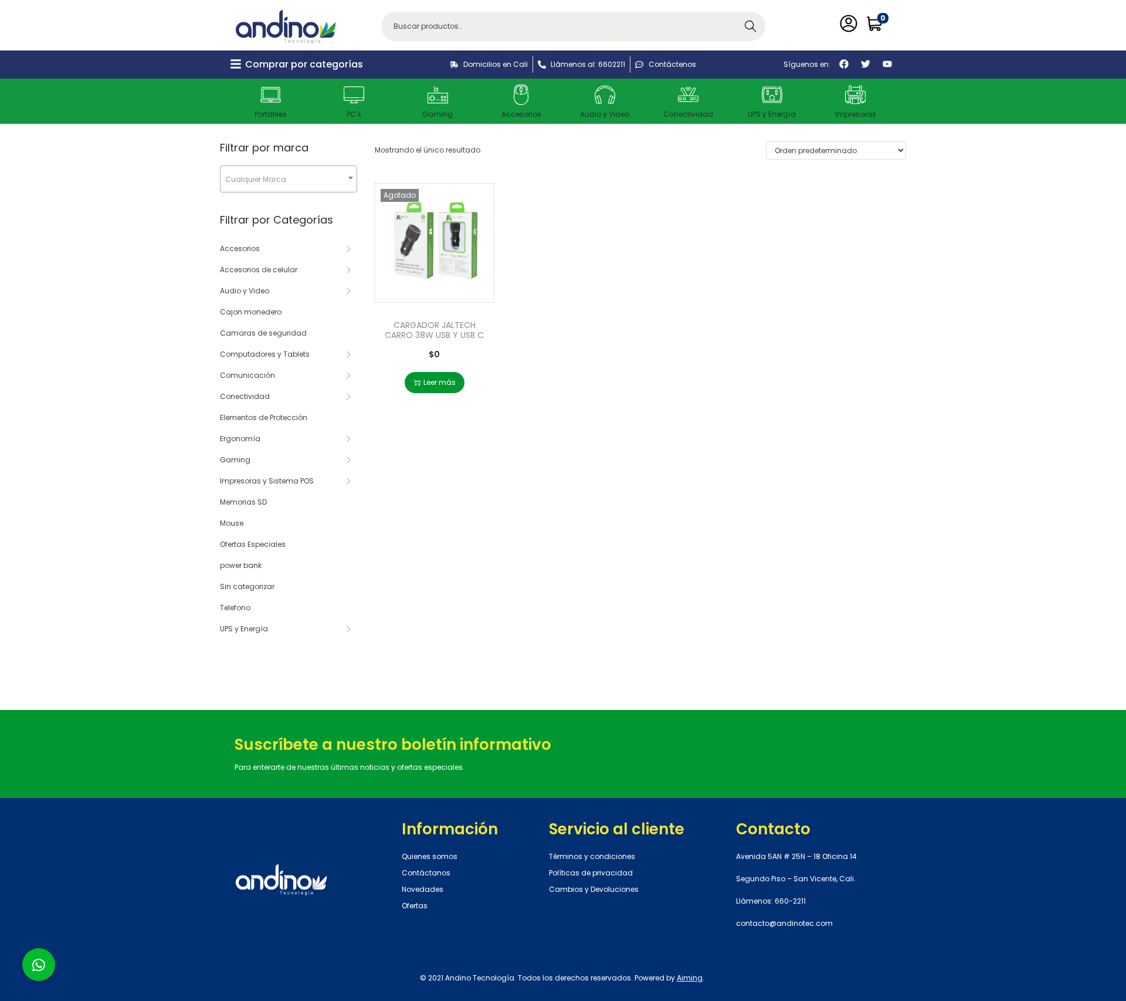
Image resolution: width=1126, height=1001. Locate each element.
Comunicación (247, 375)
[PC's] (354, 94)
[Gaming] (438, 94)
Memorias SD (243, 502)
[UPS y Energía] (772, 94)
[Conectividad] (688, 94)
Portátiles (271, 114)
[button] (38, 964)
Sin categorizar (247, 586)
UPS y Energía (772, 114)
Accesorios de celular (258, 270)
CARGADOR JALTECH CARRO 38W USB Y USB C (434, 330)
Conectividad (688, 114)
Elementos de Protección (263, 417)
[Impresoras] (855, 94)
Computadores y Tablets (265, 354)
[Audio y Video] (605, 94)
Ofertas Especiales (253, 544)
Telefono (235, 608)
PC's (354, 114)
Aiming (690, 978)
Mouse (231, 523)
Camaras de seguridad (263, 333)
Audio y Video (604, 114)
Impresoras (855, 114)
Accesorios (521, 114)
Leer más (439, 382)
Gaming (437, 114)
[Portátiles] (270, 94)
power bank (241, 565)
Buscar (751, 26)
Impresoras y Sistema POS (267, 481)
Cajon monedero (251, 312)
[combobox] (288, 178)
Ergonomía (240, 439)
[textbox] (289, 179)
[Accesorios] (521, 94)
